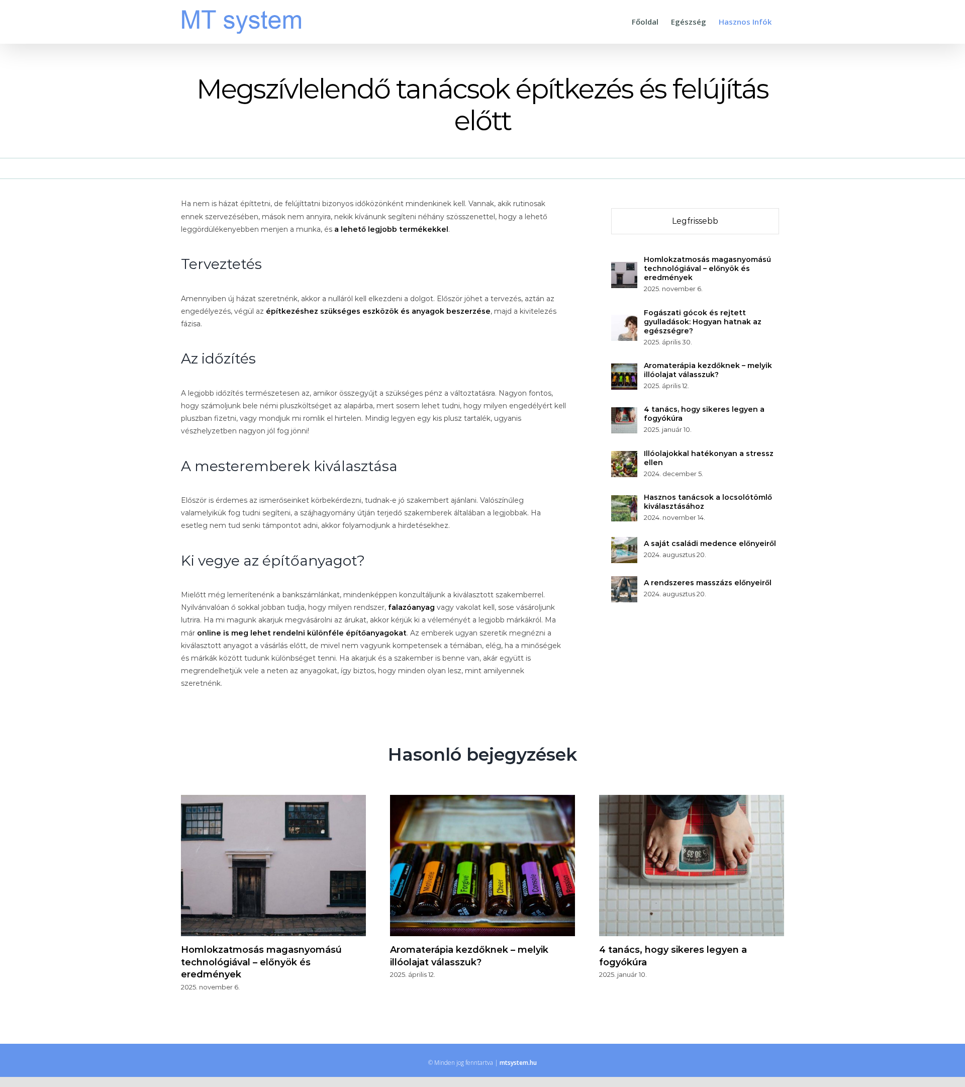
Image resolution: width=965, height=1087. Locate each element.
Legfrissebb (695, 221)
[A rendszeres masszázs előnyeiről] (624, 582)
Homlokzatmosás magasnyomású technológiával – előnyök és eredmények (707, 268)
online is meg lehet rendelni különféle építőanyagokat (302, 633)
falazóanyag (411, 607)
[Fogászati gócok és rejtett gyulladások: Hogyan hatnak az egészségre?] (624, 320)
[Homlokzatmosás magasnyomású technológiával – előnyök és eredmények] (624, 268)
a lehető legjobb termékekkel (391, 229)
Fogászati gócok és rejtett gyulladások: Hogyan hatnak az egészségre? (702, 321)
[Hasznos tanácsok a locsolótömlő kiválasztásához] (624, 501)
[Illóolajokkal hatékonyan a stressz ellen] (624, 457)
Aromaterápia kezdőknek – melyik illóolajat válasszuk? (708, 370)
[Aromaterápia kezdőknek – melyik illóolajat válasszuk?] (624, 369)
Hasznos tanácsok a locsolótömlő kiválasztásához (708, 502)
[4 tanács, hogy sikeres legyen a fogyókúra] (624, 413)
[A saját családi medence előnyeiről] (624, 543)
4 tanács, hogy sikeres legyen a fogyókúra (704, 414)
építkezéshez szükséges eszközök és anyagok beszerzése (378, 311)
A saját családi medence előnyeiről (710, 543)
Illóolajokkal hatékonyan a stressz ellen (709, 458)
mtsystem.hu (518, 1062)
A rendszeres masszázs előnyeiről (707, 582)
